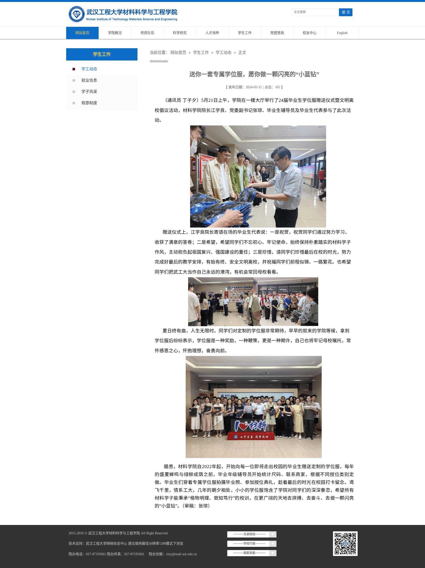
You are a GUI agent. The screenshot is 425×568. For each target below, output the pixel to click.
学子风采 (89, 92)
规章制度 (89, 103)
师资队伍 (147, 33)
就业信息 (89, 80)
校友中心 (310, 33)
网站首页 (82, 33)
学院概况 (115, 33)
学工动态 (89, 69)
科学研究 (180, 33)
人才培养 (212, 33)
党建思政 (277, 33)
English (342, 33)
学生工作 (245, 33)
